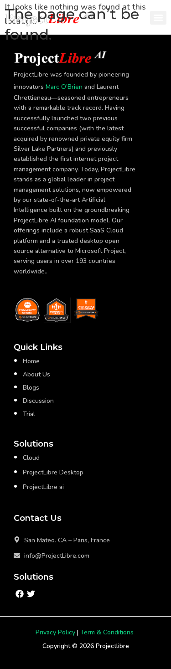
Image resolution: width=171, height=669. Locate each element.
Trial (29, 414)
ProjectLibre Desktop (53, 472)
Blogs (31, 387)
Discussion (38, 400)
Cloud (31, 457)
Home (31, 361)
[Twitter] (30, 593)
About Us (36, 374)
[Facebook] (19, 593)
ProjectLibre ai (43, 487)
